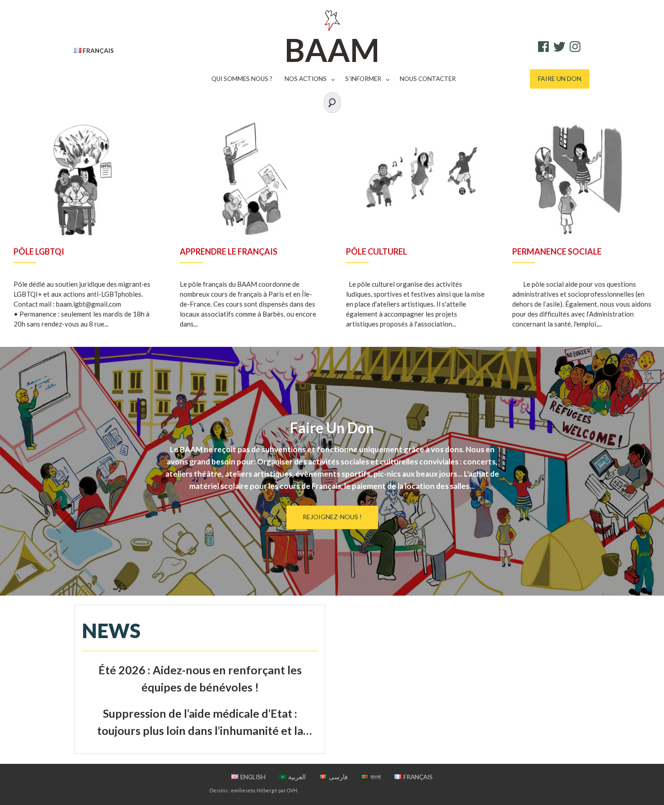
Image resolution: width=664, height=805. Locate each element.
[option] (83, 234)
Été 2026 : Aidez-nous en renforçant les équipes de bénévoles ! (200, 678)
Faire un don (559, 78)
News (111, 630)
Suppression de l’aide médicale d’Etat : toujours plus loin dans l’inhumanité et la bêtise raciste (200, 722)
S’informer (363, 78)
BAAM (332, 50)
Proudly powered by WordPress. (334, 790)
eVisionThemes (436, 790)
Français (97, 50)
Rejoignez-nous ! (332, 517)
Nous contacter (428, 78)
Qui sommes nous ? (241, 78)
